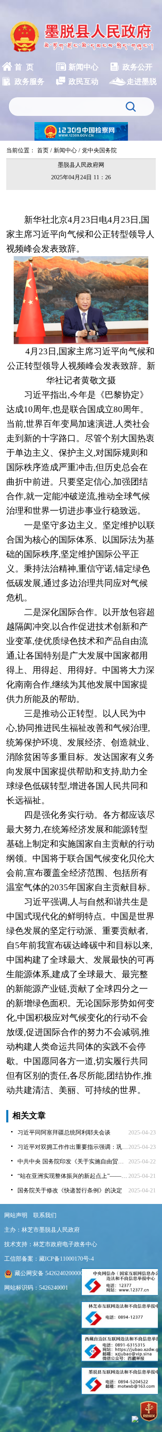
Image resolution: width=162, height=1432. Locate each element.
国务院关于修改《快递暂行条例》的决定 (69, 1190)
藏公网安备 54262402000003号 (53, 1273)
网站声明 (15, 1215)
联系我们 (44, 1215)
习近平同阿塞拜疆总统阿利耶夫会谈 (63, 1132)
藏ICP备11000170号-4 (66, 1259)
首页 (43, 150)
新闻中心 (65, 150)
